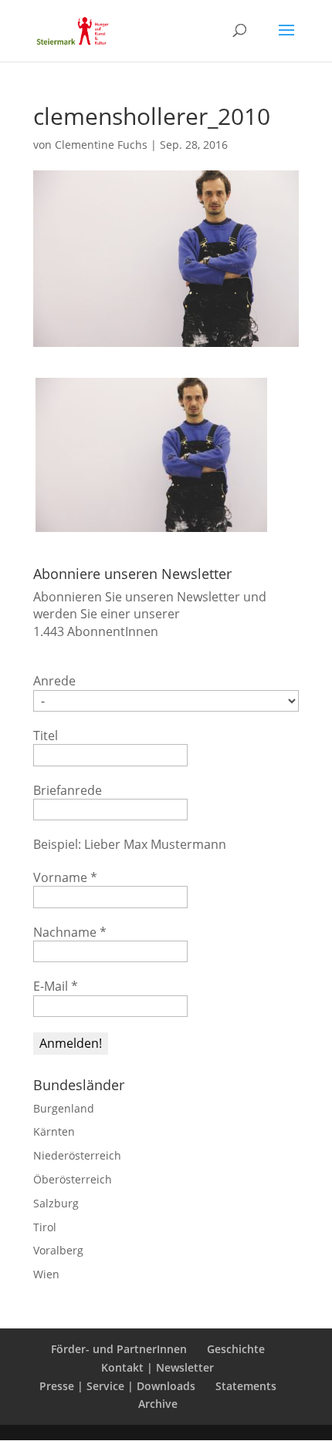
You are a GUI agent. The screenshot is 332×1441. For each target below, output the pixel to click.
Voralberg (58, 1250)
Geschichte (236, 1349)
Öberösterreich (72, 1179)
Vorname (65, 877)
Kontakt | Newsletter (157, 1367)
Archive (158, 1403)
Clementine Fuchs (101, 144)
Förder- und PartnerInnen (119, 1349)
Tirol (44, 1227)
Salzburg (56, 1203)
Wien (46, 1274)
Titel (45, 735)
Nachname (70, 932)
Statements (245, 1386)
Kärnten (54, 1131)
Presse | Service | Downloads (117, 1386)
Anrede (54, 680)
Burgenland (63, 1108)
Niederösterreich (77, 1155)
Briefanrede (67, 790)
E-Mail (55, 986)
